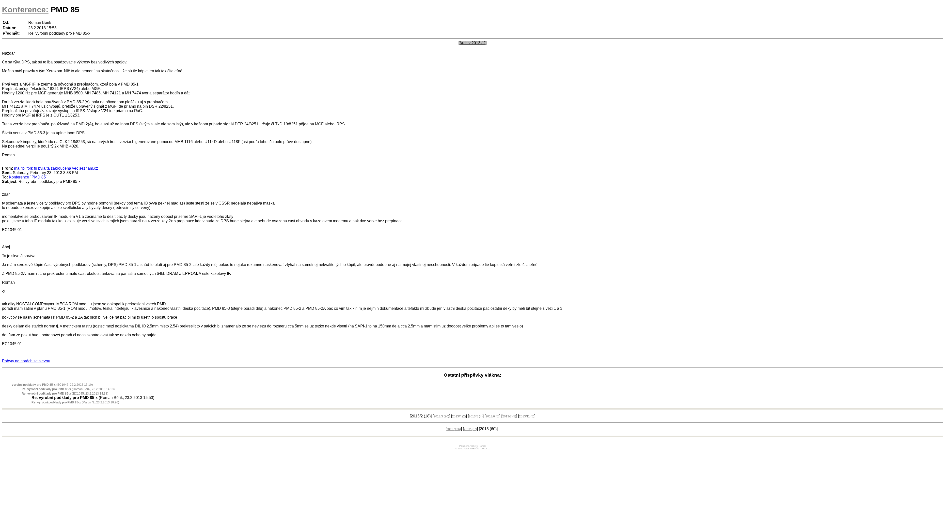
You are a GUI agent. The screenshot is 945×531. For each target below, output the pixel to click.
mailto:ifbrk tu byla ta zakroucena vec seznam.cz (56, 168)
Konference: (25, 9)
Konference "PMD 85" (28, 177)
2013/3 (441, 416)
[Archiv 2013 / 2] (472, 43)
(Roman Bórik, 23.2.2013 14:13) (68, 389)
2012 (470, 429)
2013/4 (459, 416)
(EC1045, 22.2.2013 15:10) (52, 384)
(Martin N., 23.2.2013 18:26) (75, 402)
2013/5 (476, 416)
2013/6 (492, 416)
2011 (453, 429)
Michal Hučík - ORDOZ (477, 448)
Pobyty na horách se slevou (26, 361)
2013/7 (509, 416)
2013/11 (526, 416)
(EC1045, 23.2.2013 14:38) (65, 393)
